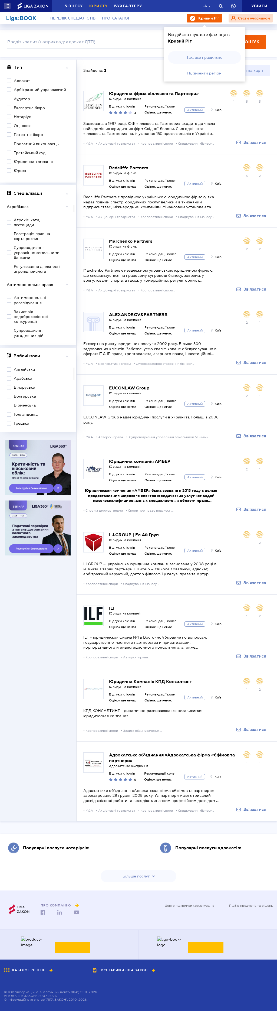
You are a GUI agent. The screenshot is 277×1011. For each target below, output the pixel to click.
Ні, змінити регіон (204, 73)
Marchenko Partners (130, 241)
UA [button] (204, 6)
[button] (7, 6)
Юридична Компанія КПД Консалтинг (150, 681)
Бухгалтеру (128, 6)
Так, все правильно (204, 57)
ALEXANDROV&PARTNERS (138, 314)
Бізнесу (73, 6)
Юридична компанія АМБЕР (139, 461)
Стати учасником (253, 18)
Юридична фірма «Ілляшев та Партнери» (154, 93)
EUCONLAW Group (129, 388)
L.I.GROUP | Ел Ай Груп (134, 534)
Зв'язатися (254, 142)
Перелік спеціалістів (72, 18)
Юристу (98, 6)
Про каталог (116, 18)
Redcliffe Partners (128, 167)
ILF (112, 608)
